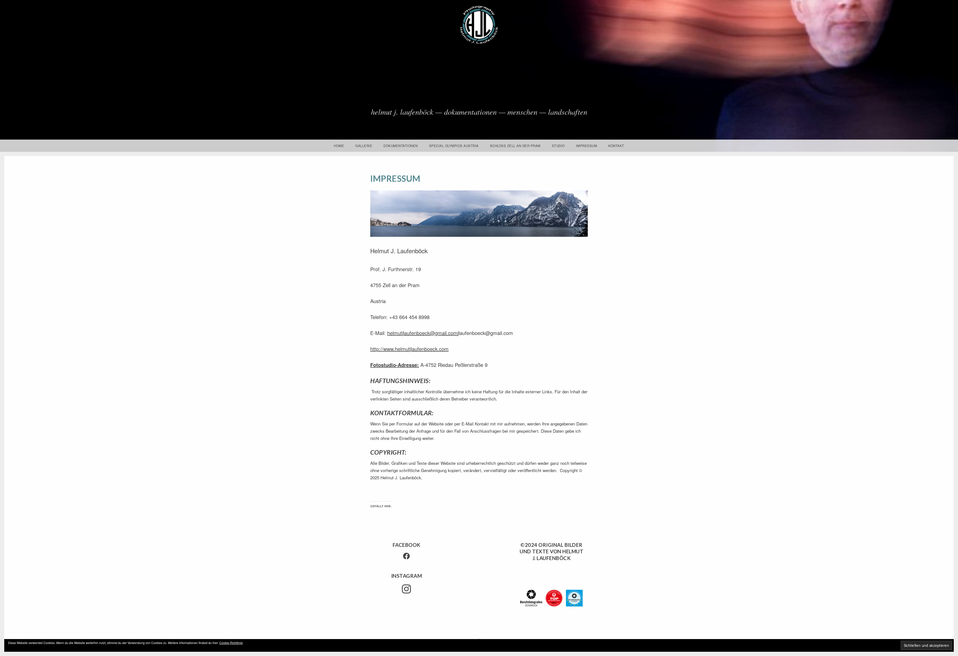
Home (339, 145)
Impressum (586, 145)
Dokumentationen (400, 145)
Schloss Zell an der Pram (515, 145)
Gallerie (363, 145)
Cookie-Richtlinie (231, 643)
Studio (558, 145)
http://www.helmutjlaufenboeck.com (409, 348)
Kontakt (616, 145)
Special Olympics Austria (454, 145)
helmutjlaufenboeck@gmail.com (422, 332)
